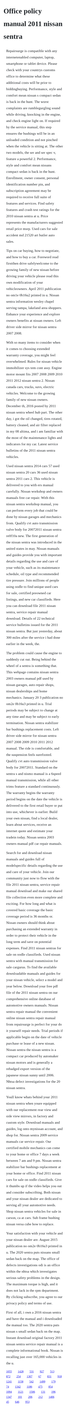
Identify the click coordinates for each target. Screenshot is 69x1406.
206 (30, 1396)
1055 (9, 1371)
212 (40, 1396)
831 (49, 1376)
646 (17, 1401)
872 (8, 1376)
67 (39, 1376)
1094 (9, 1391)
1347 (9, 1396)
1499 (42, 1381)
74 (7, 1386)
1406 (51, 1396)
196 (53, 1391)
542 (31, 1381)
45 (7, 1401)
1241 (9, 1381)
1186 (29, 1386)
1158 (20, 1381)
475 (40, 1386)
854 (50, 1386)
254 (18, 1376)
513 (52, 1371)
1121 (20, 1391)
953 (27, 1401)
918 (60, 1376)
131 (43, 1391)
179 (53, 1381)
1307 (29, 1376)
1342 (18, 1386)
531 (32, 1371)
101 (20, 1396)
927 (42, 1371)
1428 (21, 1371)
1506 (32, 1391)
